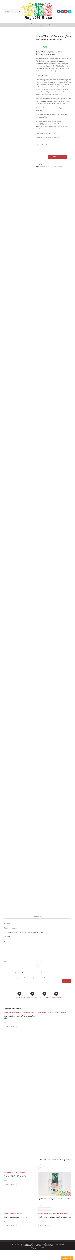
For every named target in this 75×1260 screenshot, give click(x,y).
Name (6, 961)
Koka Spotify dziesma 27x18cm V (15, 1217)
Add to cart (57, 157)
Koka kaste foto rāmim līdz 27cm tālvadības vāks (19, 1017)
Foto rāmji (46, 164)
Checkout (36, 1245)
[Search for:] (49, 25)
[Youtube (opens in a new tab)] (66, 11)
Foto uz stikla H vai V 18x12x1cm (15, 1176)
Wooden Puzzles (59, 1244)
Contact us (23, 1244)
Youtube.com (55, 138)
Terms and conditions (49, 1245)
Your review (8, 942)
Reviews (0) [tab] (37, 916)
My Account (23, 1245)
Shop (12, 1244)
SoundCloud (60, 166)
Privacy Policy (29, 1245)
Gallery (32, 1244)
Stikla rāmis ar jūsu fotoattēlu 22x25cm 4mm (54, 1217)
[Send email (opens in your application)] (69, 11)
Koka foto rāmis (44, 166)
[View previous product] (67, 33)
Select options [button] (10, 1026)
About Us (17, 1244)
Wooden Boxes (49, 1244)
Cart (41, 1245)
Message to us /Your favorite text (47, 145)
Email (40, 961)
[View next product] (70, 33)
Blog (28, 1244)
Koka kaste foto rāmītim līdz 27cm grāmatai (54, 1160)
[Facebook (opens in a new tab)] (59, 11)
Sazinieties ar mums (51, 133)
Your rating (7, 936)
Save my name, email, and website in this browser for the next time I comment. (27, 973)
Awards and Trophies (39, 1244)
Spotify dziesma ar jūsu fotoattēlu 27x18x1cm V (54, 1200)
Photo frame (53, 166)
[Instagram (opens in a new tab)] (62, 11)
